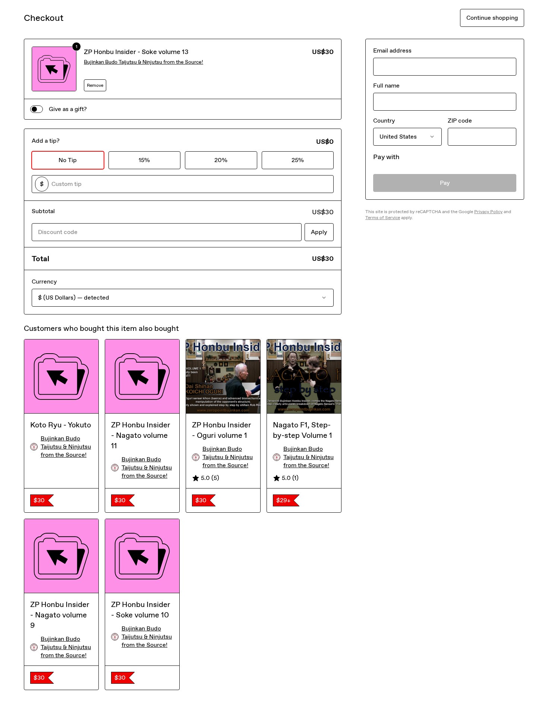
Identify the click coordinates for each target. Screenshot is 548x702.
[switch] (36, 109)
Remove (95, 85)
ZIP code (460, 120)
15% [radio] (144, 160)
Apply (319, 231)
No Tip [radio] (68, 160)
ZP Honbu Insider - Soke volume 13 (136, 52)
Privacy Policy (488, 211)
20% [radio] (220, 160)
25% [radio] (298, 160)
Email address (392, 50)
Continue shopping (492, 17)
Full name (386, 85)
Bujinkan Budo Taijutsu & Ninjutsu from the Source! (143, 62)
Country (384, 120)
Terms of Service (382, 217)
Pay (445, 182)
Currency (44, 281)
